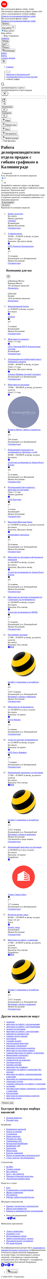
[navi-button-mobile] (3, 61)
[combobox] (13, 87)
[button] (4, 53)
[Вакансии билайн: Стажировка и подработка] (26, 665)
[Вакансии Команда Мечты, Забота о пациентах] (26, 412)
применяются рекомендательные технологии (23, 1249)
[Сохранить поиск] (3, 100)
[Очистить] (4, 93)
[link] (5, 47)
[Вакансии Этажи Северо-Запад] (26, 877)
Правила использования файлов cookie (18, 21)
